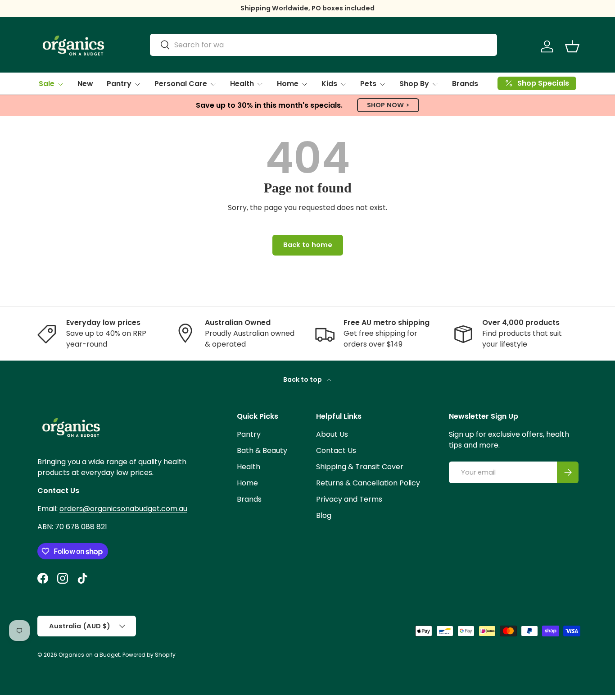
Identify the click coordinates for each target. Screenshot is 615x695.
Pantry (119, 83)
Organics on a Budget (89, 654)
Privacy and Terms (349, 499)
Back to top (303, 379)
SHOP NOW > (388, 105)
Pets (368, 83)
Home (287, 83)
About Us (332, 434)
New (85, 83)
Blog (323, 515)
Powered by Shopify (149, 654)
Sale (46, 83)
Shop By (414, 83)
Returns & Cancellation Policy (368, 483)
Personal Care (180, 83)
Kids (329, 83)
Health (242, 83)
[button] (572, 46)
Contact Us (336, 450)
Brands (465, 83)
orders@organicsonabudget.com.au (123, 508)
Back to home (307, 244)
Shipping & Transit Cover (359, 467)
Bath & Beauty (262, 450)
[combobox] (323, 45)
